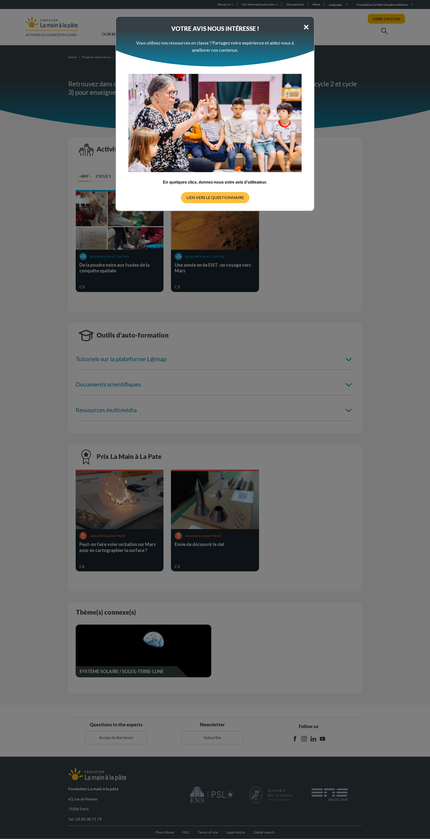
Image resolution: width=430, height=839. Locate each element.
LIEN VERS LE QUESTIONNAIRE (215, 197)
